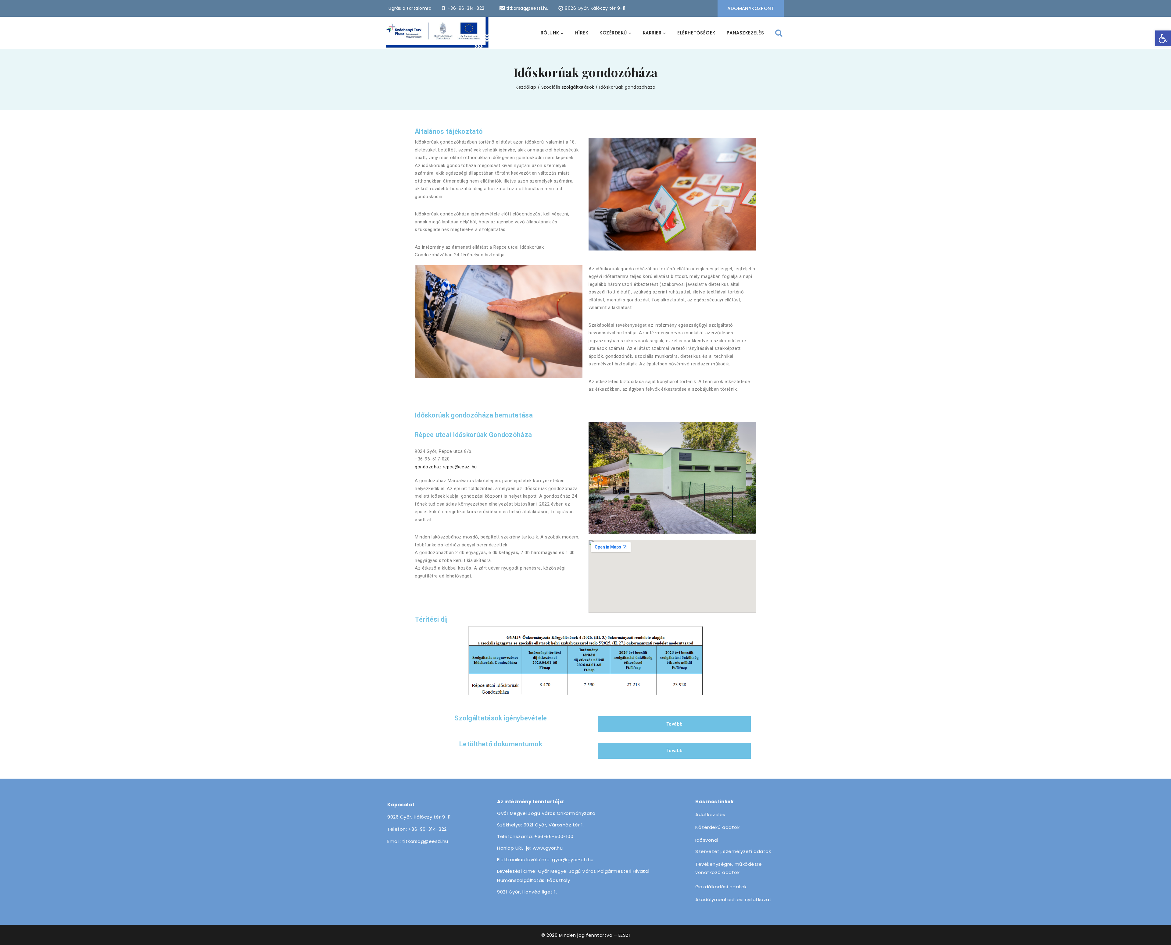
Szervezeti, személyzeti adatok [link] (733, 851)
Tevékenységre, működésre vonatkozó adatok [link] (728, 868)
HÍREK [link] (582, 33)
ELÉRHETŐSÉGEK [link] (696, 33)
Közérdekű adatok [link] (717, 827)
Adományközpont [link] (750, 8)
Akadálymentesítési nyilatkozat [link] (733, 899)
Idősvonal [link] (706, 840)
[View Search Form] (779, 33)
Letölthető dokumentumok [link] (500, 744)
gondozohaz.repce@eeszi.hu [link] (446, 467)
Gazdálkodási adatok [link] (721, 886)
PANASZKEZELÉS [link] (745, 33)
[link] (1163, 38)
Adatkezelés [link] (710, 814)
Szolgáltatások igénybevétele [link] (500, 718)
